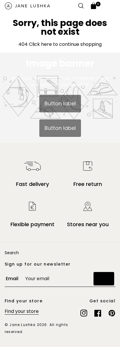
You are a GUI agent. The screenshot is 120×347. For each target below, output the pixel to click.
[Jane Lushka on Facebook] (97, 313)
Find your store (22, 311)
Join (104, 278)
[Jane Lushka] (27, 5)
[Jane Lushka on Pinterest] (111, 313)
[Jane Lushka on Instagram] (83, 313)
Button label (60, 103)
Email (12, 278)
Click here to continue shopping (65, 44)
